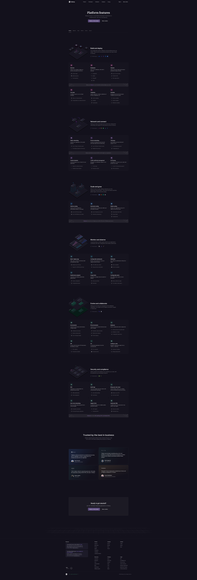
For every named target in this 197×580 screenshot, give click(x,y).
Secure (90, 30)
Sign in (120, 1)
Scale (78, 30)
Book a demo (125, 1)
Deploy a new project (94, 20)
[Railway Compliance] (69, 568)
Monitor (82, 30)
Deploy (70, 30)
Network (74, 30)
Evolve (86, 30)
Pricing (109, 1)
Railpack (92, 84)
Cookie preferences (123, 568)
